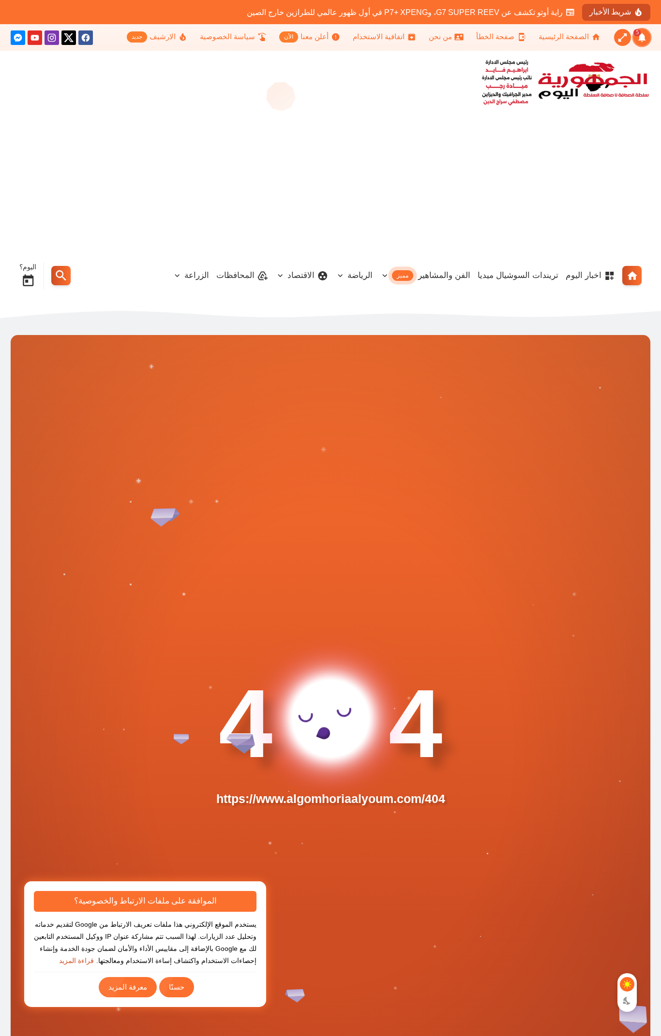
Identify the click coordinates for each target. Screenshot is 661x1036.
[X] (68, 39)
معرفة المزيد (127, 987)
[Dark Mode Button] (627, 1001)
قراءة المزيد (76, 960)
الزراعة (196, 275)
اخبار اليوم (583, 275)
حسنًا (176, 987)
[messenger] (18, 39)
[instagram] (52, 39)
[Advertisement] (330, 183)
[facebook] (85, 39)
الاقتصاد (301, 275)
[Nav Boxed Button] (622, 37)
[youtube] (35, 39)
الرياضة (360, 275)
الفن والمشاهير (433, 275)
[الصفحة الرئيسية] (632, 275)
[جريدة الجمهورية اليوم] (585, 81)
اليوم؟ (27, 267)
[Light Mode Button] (627, 984)
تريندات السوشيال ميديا (518, 275)
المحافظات (235, 275)
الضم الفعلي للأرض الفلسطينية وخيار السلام (492, 12)
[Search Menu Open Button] (61, 275)
